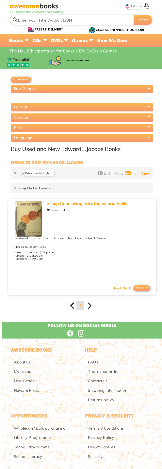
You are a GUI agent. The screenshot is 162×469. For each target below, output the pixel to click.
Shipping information (107, 390)
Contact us (97, 380)
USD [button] (135, 6)
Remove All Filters (21, 79)
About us (22, 362)
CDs (38, 40)
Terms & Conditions (106, 428)
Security (95, 456)
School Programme (32, 446)
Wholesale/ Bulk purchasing (40, 428)
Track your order (103, 371)
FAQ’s (93, 362)
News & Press (26, 390)
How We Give (112, 40)
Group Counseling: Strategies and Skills (86, 203)
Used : (123, 288)
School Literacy (28, 456)
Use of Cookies (101, 446)
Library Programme (32, 437)
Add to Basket (142, 288)
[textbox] (72, 20)
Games (80, 40)
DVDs (57, 40)
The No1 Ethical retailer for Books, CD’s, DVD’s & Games (63, 50)
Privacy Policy (101, 437)
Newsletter (24, 380)
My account (24, 371)
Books (17, 40)
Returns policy (101, 399)
